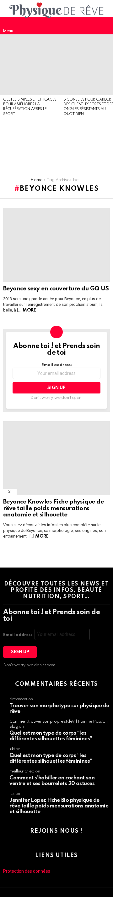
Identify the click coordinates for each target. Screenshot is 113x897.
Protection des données (26, 871)
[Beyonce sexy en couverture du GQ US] (56, 245)
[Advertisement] (30, 144)
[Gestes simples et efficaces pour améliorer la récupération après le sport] (30, 64)
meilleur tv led (22, 771)
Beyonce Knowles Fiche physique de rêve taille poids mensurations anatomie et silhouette (53, 508)
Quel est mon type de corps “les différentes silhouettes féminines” (50, 736)
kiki (12, 749)
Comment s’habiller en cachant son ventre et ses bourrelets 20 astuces (51, 780)
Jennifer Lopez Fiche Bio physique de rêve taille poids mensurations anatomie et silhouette (58, 806)
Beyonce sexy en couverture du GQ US (56, 289)
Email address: (56, 365)
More (29, 310)
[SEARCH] (105, 25)
